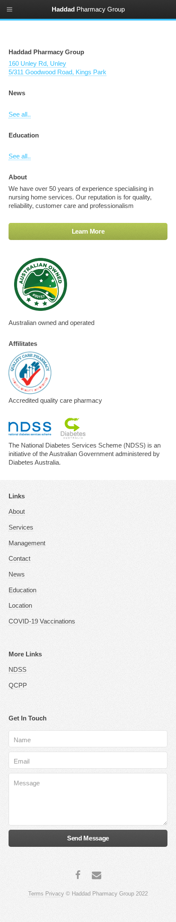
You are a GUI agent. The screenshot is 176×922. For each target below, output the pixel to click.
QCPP (18, 685)
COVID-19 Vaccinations (42, 621)
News (17, 574)
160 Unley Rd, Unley (37, 63)
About (17, 511)
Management (27, 543)
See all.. (20, 114)
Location (20, 605)
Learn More (88, 231)
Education (22, 590)
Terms (36, 893)
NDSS (17, 669)
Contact (19, 558)
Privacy (54, 893)
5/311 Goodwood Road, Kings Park (57, 72)
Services (21, 527)
